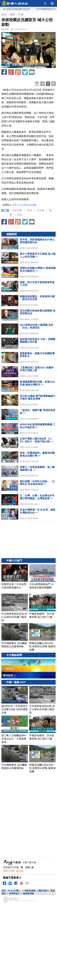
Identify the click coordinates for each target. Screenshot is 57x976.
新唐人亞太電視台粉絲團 (24, 205)
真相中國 (17, 210)
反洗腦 (40, 210)
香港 (29, 210)
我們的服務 (30, 890)
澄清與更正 (14, 893)
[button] (28, 50)
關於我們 (43, 890)
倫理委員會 (28, 893)
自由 (19, 214)
